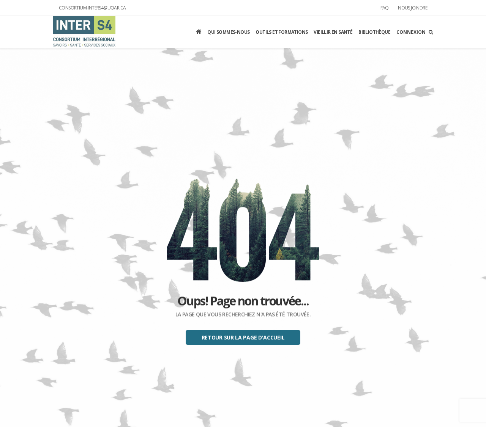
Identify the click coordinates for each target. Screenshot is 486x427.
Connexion (411, 32)
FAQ (384, 8)
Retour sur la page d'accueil (243, 337)
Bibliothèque (374, 32)
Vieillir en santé (333, 32)
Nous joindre (412, 8)
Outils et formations (282, 32)
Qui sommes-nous (228, 32)
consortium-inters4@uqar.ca (92, 8)
